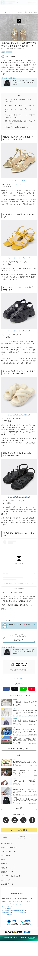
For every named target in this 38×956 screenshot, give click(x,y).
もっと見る (19, 808)
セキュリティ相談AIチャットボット (9, 906)
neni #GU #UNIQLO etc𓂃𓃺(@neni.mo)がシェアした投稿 (19, 583)
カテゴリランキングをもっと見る (19, 749)
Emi (36, 705)
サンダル (10, 52)
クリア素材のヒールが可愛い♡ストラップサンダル (19, 105)
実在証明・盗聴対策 (6, 908)
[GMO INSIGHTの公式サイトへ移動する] (19, 892)
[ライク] (36, 1)
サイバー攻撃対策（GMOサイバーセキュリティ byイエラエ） (14, 910)
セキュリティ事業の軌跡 (7, 914)
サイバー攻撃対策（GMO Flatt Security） (10, 912)
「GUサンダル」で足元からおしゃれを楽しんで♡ (19, 127)
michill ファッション (10, 56)
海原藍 (35, 775)
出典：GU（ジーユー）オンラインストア (19, 180)
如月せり (35, 784)
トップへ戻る (18, 678)
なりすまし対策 (23, 912)
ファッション (19, 12)
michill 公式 (32, 765)
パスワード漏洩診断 (6, 904)
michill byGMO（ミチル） (7, 12)
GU (3, 52)
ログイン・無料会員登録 (19, 830)
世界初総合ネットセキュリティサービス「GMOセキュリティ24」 (15, 901)
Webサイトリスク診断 (16, 904)
